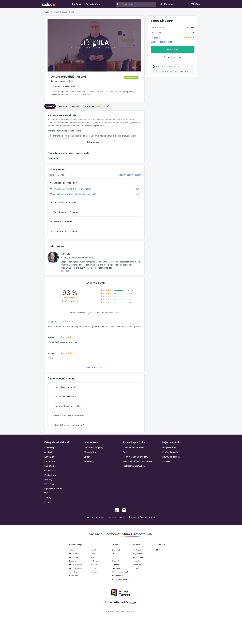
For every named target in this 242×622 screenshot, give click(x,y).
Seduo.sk (94, 561)
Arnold (93, 550)
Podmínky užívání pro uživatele (137, 461)
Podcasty (49, 502)
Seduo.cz (94, 557)
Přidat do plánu (175, 57)
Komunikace (49, 457)
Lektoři (75, 106)
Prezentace (49, 461)
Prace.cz (72, 561)
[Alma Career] (121, 593)
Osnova (63, 106)
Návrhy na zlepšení (171, 457)
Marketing (49, 466)
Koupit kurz (172, 49)
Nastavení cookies (116, 517)
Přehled (50, 106)
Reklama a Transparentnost (142, 517)
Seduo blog (89, 461)
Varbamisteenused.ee (120, 579)
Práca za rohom (75, 565)
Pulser (135, 568)
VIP (46, 493)
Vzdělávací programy (93, 447)
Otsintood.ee (117, 568)
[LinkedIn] (117, 510)
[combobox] (136, 4)
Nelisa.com (73, 575)
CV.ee (114, 557)
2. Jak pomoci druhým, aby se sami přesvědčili (74, 194)
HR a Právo (49, 484)
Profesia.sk (73, 554)
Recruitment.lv (117, 575)
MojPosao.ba (138, 554)
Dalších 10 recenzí (94, 367)
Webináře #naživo (92, 452)
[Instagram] (124, 510)
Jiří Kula (69, 81)
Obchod (48, 452)
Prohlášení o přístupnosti (134, 466)
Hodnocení (96, 106)
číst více (65, 271)
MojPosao (137, 550)
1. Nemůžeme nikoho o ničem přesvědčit (72, 189)
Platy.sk (94, 568)
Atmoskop (73, 572)
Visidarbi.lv (116, 565)
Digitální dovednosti (53, 488)
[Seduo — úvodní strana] (48, 4)
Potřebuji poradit (170, 452)
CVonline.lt (116, 550)
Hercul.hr (136, 561)
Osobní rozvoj (50, 470)
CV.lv (114, 554)
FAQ (125, 452)
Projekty (48, 479)
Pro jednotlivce (169, 447)
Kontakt (166, 461)
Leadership (49, 447)
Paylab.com (95, 572)
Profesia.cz (73, 557)
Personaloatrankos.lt (120, 572)
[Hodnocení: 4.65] (188, 37)
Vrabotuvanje (138, 557)
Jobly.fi (157, 550)
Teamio (93, 554)
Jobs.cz (72, 550)
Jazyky (47, 497)
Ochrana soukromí (95, 517)
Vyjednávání (53, 158)
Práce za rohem (75, 568)
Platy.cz (94, 565)
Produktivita (50, 475)
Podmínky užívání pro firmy (135, 457)
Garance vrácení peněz (161, 42)
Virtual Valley (138, 565)
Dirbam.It (115, 561)
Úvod (47, 12)
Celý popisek (92, 142)
